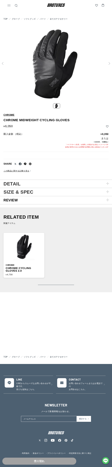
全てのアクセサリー (59, 19)
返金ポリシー (38, 453)
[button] (9, 6)
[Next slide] (109, 63)
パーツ (43, 19)
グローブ (16, 19)
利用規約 (25, 453)
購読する (83, 419)
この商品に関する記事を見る (16, 171)
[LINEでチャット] (105, 460)
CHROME (9, 115)
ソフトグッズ (30, 19)
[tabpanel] (56, 184)
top (6, 19)
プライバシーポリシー (56, 453)
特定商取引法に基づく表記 (80, 453)
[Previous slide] (2, 63)
